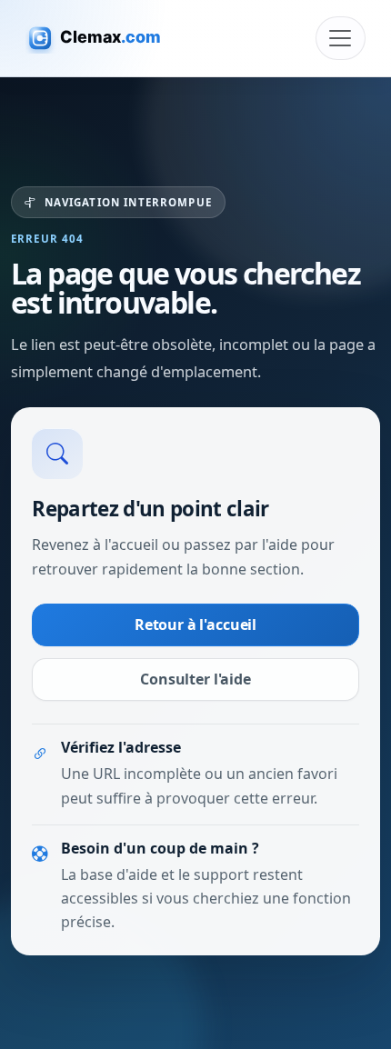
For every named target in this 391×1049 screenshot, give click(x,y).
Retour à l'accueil (195, 624)
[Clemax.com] (104, 37)
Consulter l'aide (195, 679)
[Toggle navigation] (341, 38)
